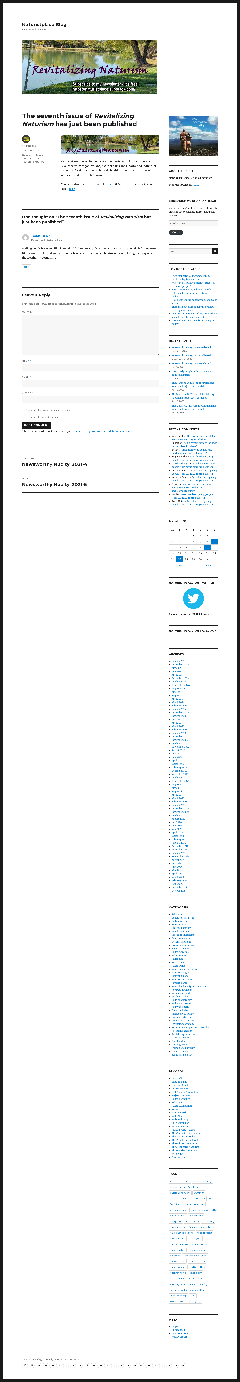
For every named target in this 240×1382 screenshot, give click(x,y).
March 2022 (178, 764)
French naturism (195, 1204)
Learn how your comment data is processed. (103, 431)
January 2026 (179, 661)
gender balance (178, 1210)
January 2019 (178, 884)
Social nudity (178, 1041)
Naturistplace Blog (44, 24)
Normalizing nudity (182, 993)
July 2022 (177, 753)
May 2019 (177, 870)
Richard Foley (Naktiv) (183, 1129)
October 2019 (178, 853)
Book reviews (179, 924)
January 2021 (179, 805)
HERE (195, 185)
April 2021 (177, 794)
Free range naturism (183, 935)
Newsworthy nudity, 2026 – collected (191, 347)
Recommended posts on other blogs (191, 1027)
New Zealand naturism (195, 1255)
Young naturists (180, 1051)
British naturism (196, 1187)
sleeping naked (178, 1284)
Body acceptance (181, 921)
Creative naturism (181, 928)
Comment (29, 312)
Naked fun (177, 959)
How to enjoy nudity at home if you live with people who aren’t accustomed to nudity (193, 487)
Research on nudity (182, 1031)
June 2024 (177, 692)
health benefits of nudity (203, 1210)
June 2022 (177, 757)
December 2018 (180, 887)
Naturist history (180, 976)
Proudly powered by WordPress (62, 1359)
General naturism (181, 941)
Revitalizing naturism (33, 161)
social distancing (198, 1284)
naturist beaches (179, 1244)
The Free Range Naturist (185, 1140)
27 (179, 559)
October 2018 (178, 890)
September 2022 (181, 746)
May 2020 (177, 829)
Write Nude (178, 1153)
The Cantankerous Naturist (186, 1133)
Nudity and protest (182, 1003)
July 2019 (176, 863)
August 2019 (178, 860)
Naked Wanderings (182, 1105)
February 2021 (179, 801)
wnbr (192, 1295)
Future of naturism (182, 938)
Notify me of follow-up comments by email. (48, 410)
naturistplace (29, 145)
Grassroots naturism (32, 155)
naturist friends (199, 1244)
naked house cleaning (182, 1232)
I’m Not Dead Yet (180, 1088)
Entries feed (178, 1330)
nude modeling (178, 1267)
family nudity (198, 1198)
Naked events (179, 955)
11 (214, 541)
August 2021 (178, 784)
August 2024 (178, 688)
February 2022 (179, 767)
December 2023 (180, 712)
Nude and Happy (181, 1119)
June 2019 (177, 866)
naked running (177, 1238)
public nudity (177, 1278)
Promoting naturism (32, 158)
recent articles (194, 1278)
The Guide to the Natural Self (187, 1143)
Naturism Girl (179, 1112)
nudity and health (199, 1267)
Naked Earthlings (181, 1099)
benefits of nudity (202, 1181)
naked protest (204, 1232)
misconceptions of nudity (183, 1227)
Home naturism (180, 948)
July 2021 (176, 788)
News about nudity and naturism (189, 986)
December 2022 (180, 736)
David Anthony (179, 463)
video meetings (178, 1295)
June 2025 (177, 671)
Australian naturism (180, 1181)
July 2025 (176, 668)
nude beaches (177, 1261)
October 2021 (179, 777)
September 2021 (180, 781)
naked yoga (195, 1238)
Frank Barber (40, 236)
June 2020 (177, 825)
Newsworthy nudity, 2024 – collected (191, 363)
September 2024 (181, 685)
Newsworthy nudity (182, 989)
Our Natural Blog (180, 1123)
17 (207, 547)
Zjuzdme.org (178, 1157)
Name (26, 361)
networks (175, 1255)
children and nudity (180, 1192)
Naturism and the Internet (186, 969)
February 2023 (179, 729)
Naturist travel (179, 983)
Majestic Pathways (182, 1095)
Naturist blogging (181, 972)
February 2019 (179, 880)
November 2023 (180, 716)
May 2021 (177, 791)
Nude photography (182, 1000)
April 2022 (177, 760)
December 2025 (180, 664)
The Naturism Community (186, 1150)
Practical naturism (182, 1017)
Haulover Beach (180, 1085)
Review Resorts (180, 1126)
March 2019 (178, 877)
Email (26, 377)
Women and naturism (183, 1048)
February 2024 (179, 705)
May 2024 (177, 695)
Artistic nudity (179, 914)
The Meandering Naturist (185, 1147)
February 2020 (179, 839)
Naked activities (180, 952)
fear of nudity (177, 1204)
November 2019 (180, 849)
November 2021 (180, 774)
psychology (195, 1272)
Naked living (178, 965)
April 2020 (177, 832)
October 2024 (179, 681)
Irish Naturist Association (185, 1092)
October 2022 (179, 743)
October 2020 (179, 815)
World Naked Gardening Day (185, 1301)
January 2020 (179, 842)
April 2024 (177, 698)
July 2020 (177, 822)
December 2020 (180, 808)
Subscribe (176, 232)
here (111, 184)
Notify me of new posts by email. (43, 417)
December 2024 (180, 678)
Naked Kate (178, 1102)
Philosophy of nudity (183, 1013)
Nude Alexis (178, 1116)
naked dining (207, 1227)
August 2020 (178, 818)
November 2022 (180, 740)
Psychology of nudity (183, 1024)
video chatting (197, 1290)
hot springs (176, 1221)
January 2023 (179, 733)
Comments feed (180, 1333)
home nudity (196, 1215)
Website (27, 393)
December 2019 (180, 846)
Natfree (176, 1109)
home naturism (178, 1215)
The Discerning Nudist (184, 1136)
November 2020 (180, 812)
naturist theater (197, 1250)
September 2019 (180, 856)
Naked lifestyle (180, 962)
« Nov (179, 565)
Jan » (208, 565)
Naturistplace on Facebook (193, 630)
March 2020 (178, 836)
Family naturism (181, 931)
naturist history (177, 1250)
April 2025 (177, 674)
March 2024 (178, 702)
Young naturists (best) (183, 1055)
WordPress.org (180, 1336)
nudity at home (178, 1272)
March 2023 (178, 726)
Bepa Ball (177, 1078)
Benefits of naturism (183, 917)
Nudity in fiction (180, 1007)
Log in (175, 1326)
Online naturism (180, 1010)
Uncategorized (180, 1044)
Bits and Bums (179, 1081)
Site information (180, 1037)
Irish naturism (192, 1221)
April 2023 (177, 722)
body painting (177, 1187)
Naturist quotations (182, 979)
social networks (178, 1290)
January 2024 (179, 709)
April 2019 (177, 873)
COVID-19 (199, 1192)
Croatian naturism (179, 1198)
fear (211, 1198)
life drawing (208, 1221)
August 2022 (178, 750)
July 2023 (177, 719)
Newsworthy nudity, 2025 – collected (191, 355)
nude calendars (197, 1261)
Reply (26, 266)
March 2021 (178, 798)
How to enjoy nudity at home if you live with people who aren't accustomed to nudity (192, 293)
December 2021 (180, 770)
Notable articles (180, 996)
